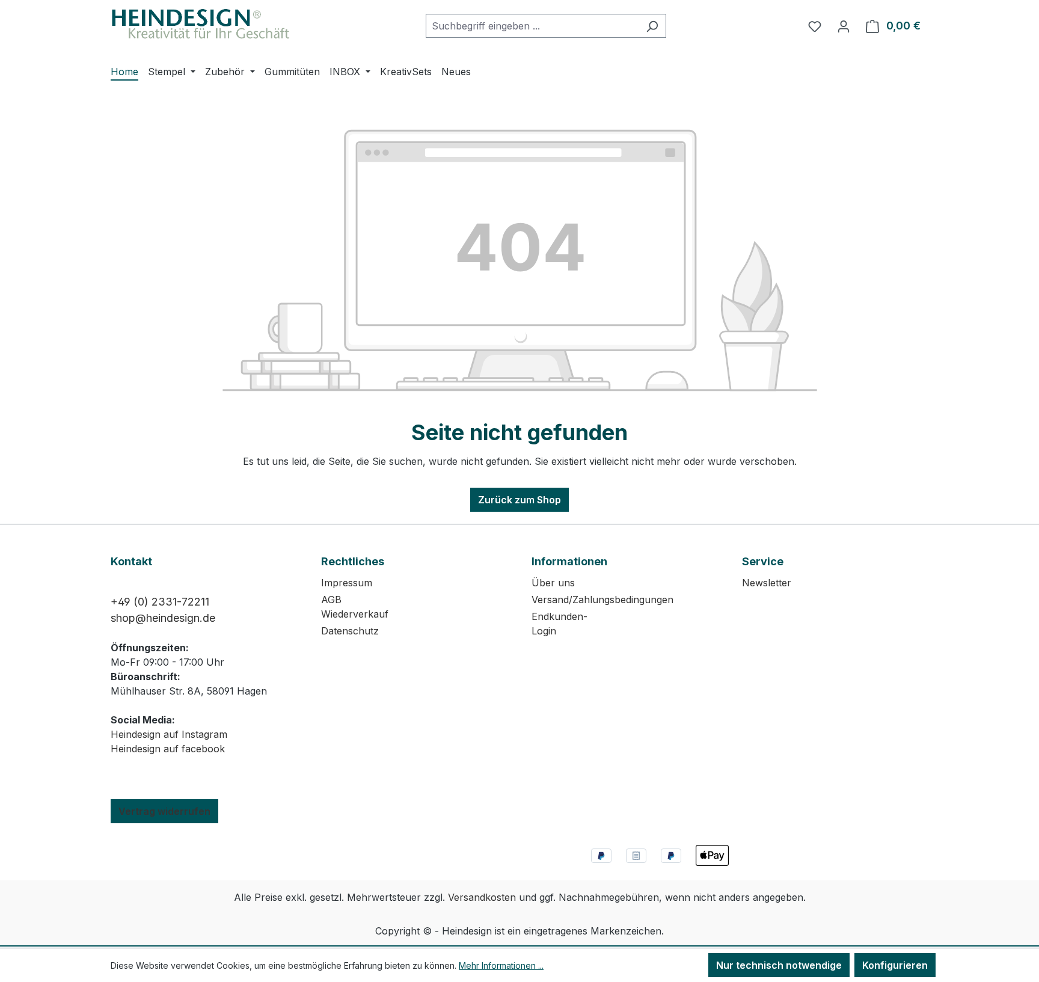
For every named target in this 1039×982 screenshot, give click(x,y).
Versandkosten (482, 897)
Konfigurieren (895, 965)
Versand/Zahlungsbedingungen (602, 600)
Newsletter (766, 583)
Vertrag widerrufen (164, 811)
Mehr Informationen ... (501, 965)
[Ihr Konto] (843, 26)
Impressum (346, 583)
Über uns (553, 583)
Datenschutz (350, 631)
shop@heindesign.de (163, 618)
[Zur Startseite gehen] (201, 23)
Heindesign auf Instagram (169, 734)
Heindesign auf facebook (168, 749)
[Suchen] (652, 26)
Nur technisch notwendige (779, 965)
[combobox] (532, 26)
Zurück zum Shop (519, 500)
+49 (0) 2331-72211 (160, 601)
